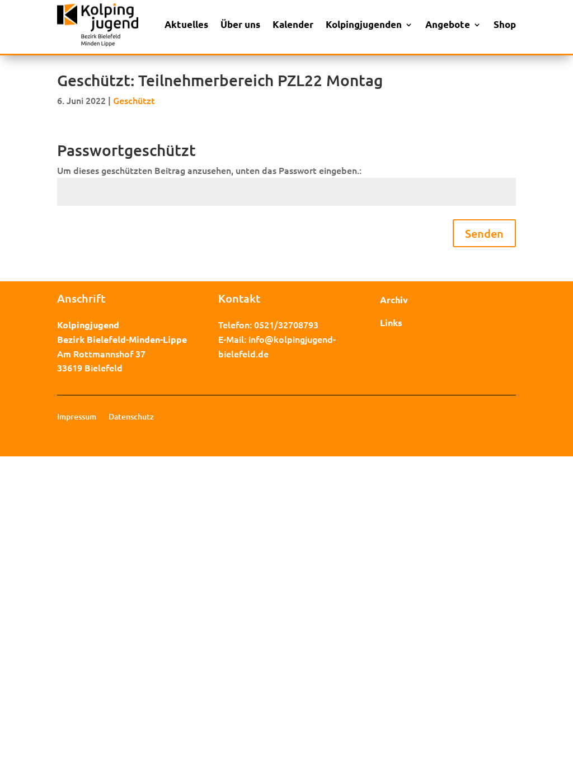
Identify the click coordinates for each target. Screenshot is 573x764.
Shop (505, 24)
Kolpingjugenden (364, 24)
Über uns (240, 24)
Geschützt (134, 100)
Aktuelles (186, 24)
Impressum (76, 417)
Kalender (293, 24)
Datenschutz (131, 417)
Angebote (447, 24)
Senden (484, 233)
